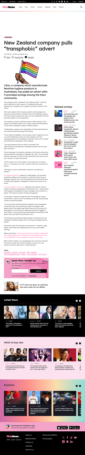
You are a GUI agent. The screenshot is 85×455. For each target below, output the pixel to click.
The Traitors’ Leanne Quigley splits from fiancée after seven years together (64, 325)
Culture (33, 7)
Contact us (29, 442)
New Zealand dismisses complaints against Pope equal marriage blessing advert (71, 170)
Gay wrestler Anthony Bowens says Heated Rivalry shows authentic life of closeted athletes (39, 411)
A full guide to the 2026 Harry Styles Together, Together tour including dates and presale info (65, 367)
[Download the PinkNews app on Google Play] (74, 427)
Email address (18, 268)
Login (74, 1)
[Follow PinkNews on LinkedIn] (67, 2)
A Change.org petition (11, 175)
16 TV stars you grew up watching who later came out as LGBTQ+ (34, 286)
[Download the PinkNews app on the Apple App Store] (62, 427)
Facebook (34, 252)
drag (28, 252)
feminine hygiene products (12, 254)
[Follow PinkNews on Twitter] (63, 438)
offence (23, 254)
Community (8, 37)
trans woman (43, 254)
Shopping (47, 7)
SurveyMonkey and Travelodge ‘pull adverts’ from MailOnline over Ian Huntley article (71, 118)
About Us (4, 1)
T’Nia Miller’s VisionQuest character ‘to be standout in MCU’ (14, 325)
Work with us (22, 1)
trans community (32, 254)
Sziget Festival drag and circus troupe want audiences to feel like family (15, 410)
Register (81, 1)
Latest (20, 7)
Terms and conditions (49, 435)
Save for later (19, 57)
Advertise (12, 1)
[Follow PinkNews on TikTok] (71, 438)
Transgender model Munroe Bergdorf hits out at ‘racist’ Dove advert (71, 145)
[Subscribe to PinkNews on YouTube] (75, 438)
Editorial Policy (31, 438)
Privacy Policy (32, 275)
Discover (61, 7)
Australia (15, 252)
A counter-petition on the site (14, 187)
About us (29, 435)
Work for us (30, 449)
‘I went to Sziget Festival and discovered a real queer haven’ (64, 409)
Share (8, 57)
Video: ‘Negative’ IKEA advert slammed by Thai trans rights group (70, 156)
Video (54, 7)
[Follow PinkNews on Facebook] (67, 438)
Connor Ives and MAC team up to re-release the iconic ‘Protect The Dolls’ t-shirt (15, 367)
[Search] (81, 7)
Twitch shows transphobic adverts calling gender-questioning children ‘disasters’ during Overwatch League (71, 132)
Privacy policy (47, 438)
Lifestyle (39, 7)
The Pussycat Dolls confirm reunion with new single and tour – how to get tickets (38, 367)
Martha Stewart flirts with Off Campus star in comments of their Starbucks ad (39, 325)
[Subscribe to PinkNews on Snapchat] (67, 442)
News (26, 7)
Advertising (7, 252)
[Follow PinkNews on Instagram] (63, 442)
